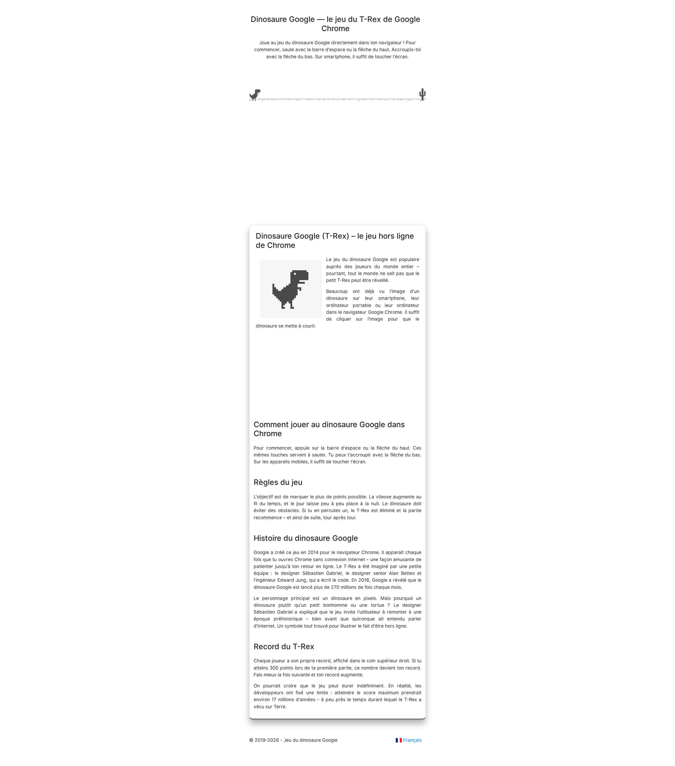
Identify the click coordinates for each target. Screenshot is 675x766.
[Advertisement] (337, 175)
